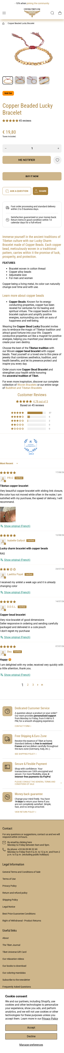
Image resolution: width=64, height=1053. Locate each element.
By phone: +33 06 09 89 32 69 (22, 849)
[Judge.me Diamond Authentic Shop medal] (30, 445)
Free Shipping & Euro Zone (31, 736)
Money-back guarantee (29, 794)
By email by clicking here (19, 842)
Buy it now (32, 176)
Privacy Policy (50, 1018)
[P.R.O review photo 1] (8, 515)
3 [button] (33, 684)
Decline (31, 1036)
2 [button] (28, 684)
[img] (8, 472)
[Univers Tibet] (32, 13)
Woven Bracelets (27, 384)
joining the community (38, 3)
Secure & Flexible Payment (31, 764)
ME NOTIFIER (26, 160)
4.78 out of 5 (40, 401)
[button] (60, 13)
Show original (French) (17, 526)
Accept (31, 1027)
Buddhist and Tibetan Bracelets (24, 387)
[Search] (52, 13)
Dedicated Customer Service (32, 708)
